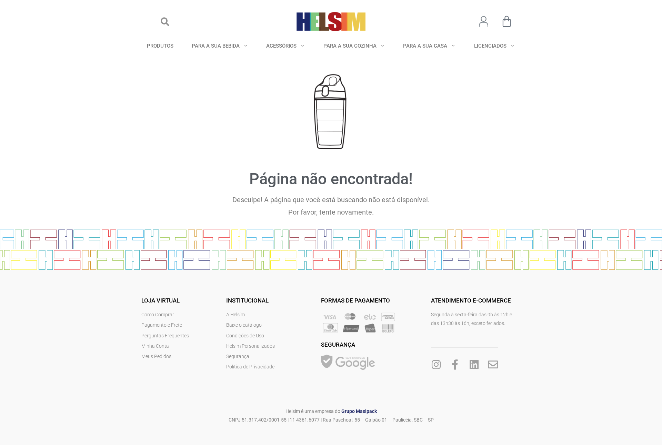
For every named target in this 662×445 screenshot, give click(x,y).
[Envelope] (493, 364)
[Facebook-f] (455, 364)
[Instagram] (436, 364)
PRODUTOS (160, 46)
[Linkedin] (474, 364)
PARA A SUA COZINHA (350, 46)
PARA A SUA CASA (425, 46)
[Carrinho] (507, 21)
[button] (165, 21)
